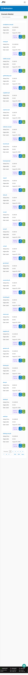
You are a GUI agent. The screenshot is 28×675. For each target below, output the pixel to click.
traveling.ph (6, 297)
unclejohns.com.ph (8, 24)
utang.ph (5, 41)
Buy (20, 37)
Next (23, 454)
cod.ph (5, 246)
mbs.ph (5, 195)
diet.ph (5, 382)
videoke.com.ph (7, 126)
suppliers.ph (6, 92)
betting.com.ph (7, 433)
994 (19, 454)
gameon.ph (6, 348)
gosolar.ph (6, 263)
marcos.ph (6, 314)
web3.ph (5, 416)
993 (15, 454)
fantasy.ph (6, 365)
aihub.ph (5, 399)
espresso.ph (6, 109)
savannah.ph (6, 280)
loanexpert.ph (6, 160)
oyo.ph (5, 229)
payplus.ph (6, 331)
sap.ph (5, 178)
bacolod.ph (6, 143)
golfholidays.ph (7, 75)
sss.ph (5, 212)
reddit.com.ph (6, 58)
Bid (23, 37)
